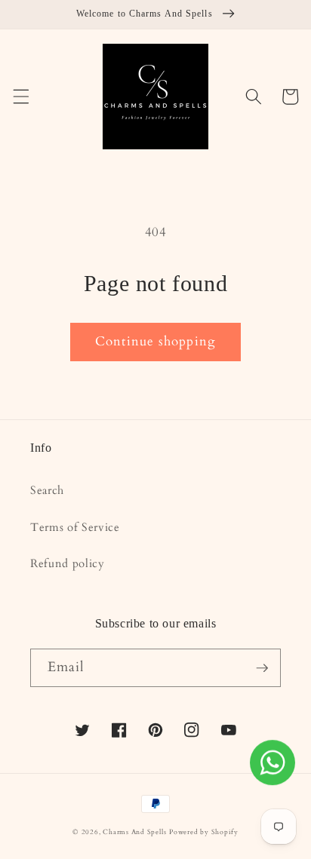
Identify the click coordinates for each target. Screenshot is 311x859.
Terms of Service (75, 527)
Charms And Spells (134, 831)
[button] (20, 96)
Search (47, 491)
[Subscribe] (262, 668)
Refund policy (67, 564)
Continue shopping (155, 341)
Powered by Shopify (204, 831)
